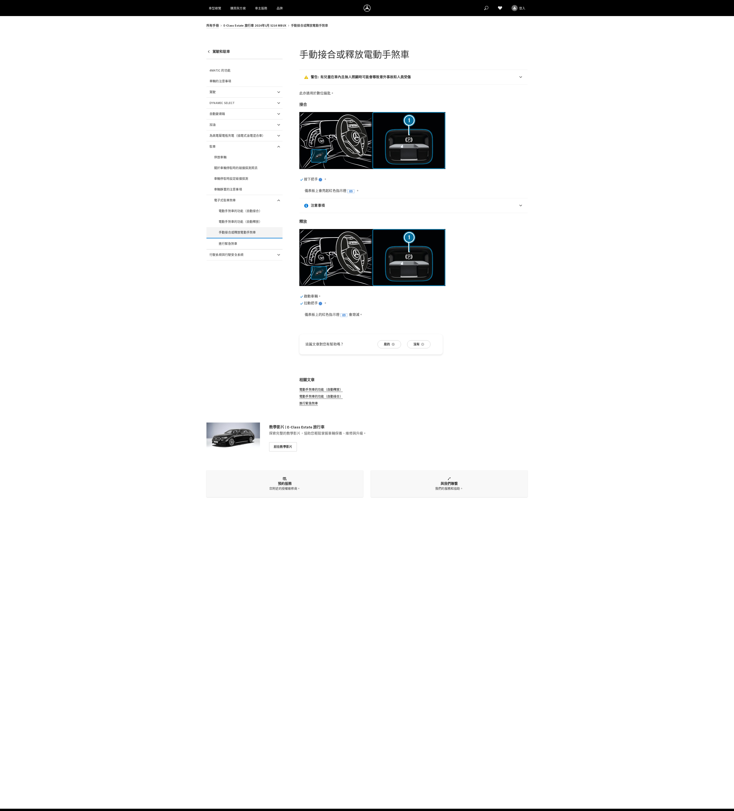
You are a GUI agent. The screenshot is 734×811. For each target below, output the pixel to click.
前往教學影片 (283, 447)
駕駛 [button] (212, 92)
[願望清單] (500, 8)
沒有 (416, 344)
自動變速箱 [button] (217, 114)
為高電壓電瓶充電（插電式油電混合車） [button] (237, 136)
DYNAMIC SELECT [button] (222, 103)
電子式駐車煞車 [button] (225, 200)
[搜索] (486, 8)
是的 (387, 344)
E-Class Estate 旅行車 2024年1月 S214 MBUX (254, 26)
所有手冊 (212, 26)
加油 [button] (212, 125)
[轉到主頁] (367, 8)
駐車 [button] (212, 147)
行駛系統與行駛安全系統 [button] (226, 255)
